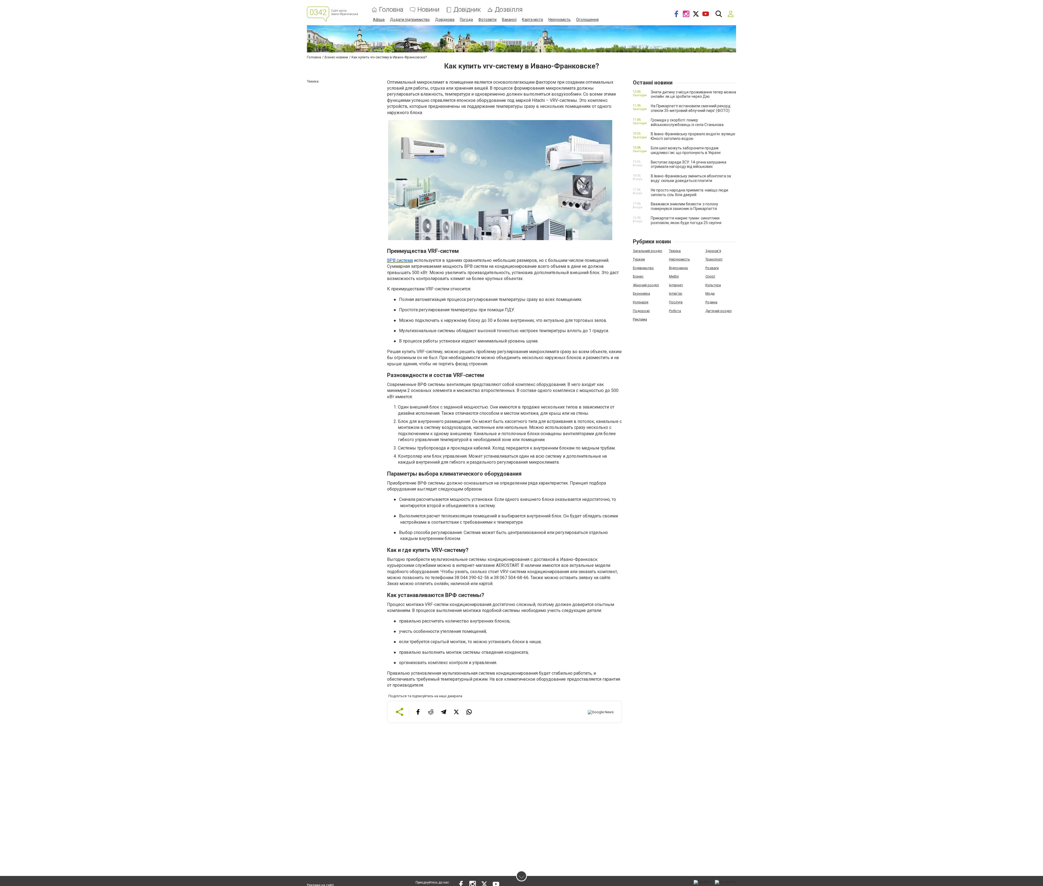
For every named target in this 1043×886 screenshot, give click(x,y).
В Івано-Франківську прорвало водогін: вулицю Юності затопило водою (693, 136)
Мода (710, 293)
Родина (711, 302)
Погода (466, 19)
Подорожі (641, 311)
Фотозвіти (487, 19)
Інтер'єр (675, 293)
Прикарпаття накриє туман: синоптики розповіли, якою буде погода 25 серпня (686, 220)
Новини (428, 9)
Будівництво (643, 268)
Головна (391, 9)
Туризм (639, 259)
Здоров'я (713, 251)
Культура (713, 285)
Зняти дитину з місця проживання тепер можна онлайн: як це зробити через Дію (693, 94)
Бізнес (638, 276)
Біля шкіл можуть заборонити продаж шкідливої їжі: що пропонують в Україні (686, 150)
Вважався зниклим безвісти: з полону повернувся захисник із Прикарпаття (684, 206)
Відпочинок (678, 268)
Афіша (379, 19)
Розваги (712, 268)
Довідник (467, 9)
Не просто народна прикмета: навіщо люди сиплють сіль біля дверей (689, 192)
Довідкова (444, 19)
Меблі (674, 276)
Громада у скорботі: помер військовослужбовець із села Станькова (687, 122)
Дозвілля (509, 9)
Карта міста (532, 19)
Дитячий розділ (718, 311)
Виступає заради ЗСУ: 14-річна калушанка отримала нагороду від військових (688, 164)
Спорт (710, 276)
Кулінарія (640, 302)
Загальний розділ (647, 251)
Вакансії (509, 19)
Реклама (640, 319)
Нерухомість (559, 19)
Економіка (641, 293)
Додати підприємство (410, 19)
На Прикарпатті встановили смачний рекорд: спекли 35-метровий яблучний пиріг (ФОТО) (691, 108)
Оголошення (587, 19)
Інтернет (676, 285)
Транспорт (714, 259)
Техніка (675, 251)
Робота (675, 311)
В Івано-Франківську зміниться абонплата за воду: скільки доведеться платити (691, 178)
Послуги (676, 302)
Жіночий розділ (646, 285)
